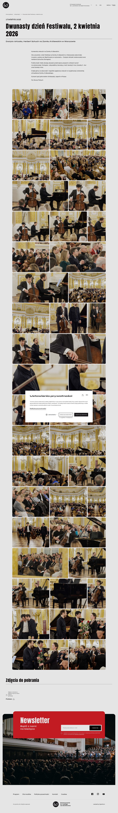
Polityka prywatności (38, 408)
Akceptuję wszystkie (81, 414)
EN (87, 395)
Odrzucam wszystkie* (66, 414)
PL (83, 395)
